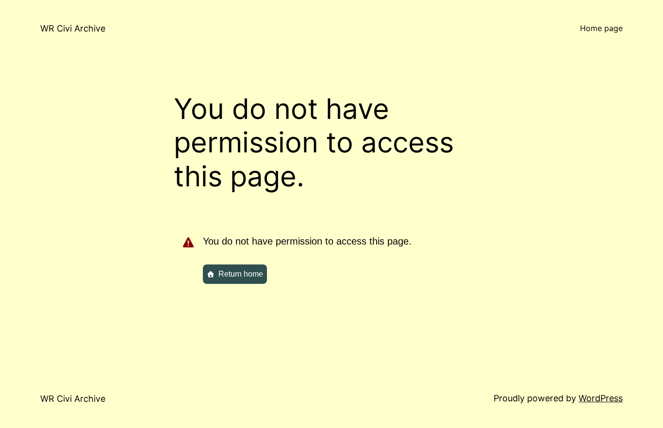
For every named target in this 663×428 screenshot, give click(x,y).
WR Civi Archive (72, 28)
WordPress (601, 398)
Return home (240, 274)
